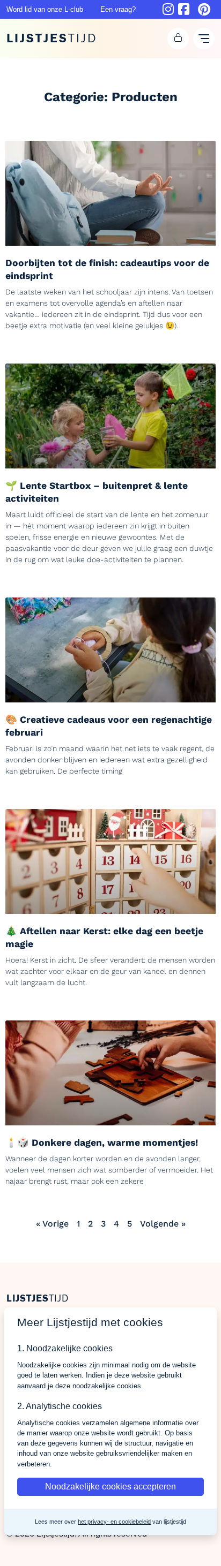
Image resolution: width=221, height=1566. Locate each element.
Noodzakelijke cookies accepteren (110, 1486)
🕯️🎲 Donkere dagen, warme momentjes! (101, 1142)
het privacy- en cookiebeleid (114, 1521)
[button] (178, 38)
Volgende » (163, 1224)
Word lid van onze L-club (44, 9)
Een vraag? (118, 9)
